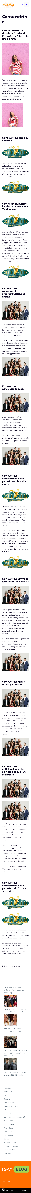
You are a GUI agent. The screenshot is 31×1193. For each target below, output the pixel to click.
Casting (7, 1099)
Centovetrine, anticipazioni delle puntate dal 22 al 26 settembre (14, 770)
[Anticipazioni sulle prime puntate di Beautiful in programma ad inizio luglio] (10, 1020)
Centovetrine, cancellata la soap (13, 387)
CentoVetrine (23, 256)
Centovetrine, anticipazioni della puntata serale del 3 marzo (14, 479)
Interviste (7, 1113)
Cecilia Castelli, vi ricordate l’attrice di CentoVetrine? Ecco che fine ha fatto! (15, 34)
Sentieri (7, 1139)
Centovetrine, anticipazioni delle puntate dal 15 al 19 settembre (14, 887)
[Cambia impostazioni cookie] (3, 1189)
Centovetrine (9, 1103)
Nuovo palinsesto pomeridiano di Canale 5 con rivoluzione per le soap (15, 990)
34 (10, 966)
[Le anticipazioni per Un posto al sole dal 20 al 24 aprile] (10, 1064)
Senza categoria (10, 1142)
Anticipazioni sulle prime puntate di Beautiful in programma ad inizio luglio (14, 1031)
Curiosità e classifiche (12, 1106)
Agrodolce (8, 1088)
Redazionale (9, 1135)
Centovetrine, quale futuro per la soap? (13, 683)
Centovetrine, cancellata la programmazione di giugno (13, 292)
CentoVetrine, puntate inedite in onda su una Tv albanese (15, 206)
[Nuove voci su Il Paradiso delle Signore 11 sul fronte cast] (10, 1001)
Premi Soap (8, 1128)
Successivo (17, 966)
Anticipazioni (9, 1092)
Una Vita (7, 1153)
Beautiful (7, 1095)
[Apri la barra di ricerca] (22, 4)
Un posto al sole (10, 1150)
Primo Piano (8, 1132)
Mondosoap (8, 1121)
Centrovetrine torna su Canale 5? (15, 139)
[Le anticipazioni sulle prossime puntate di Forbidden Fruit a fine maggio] (10, 1042)
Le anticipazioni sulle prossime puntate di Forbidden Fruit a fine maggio (15, 1053)
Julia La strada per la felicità (14, 1117)
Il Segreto (7, 1110)
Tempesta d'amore (11, 1146)
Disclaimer (6, 1181)
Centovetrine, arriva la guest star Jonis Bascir (15, 580)
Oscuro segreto (10, 1124)
